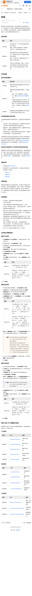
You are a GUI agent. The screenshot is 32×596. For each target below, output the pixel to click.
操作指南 (20, 12)
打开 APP (27, 2)
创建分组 (7, 176)
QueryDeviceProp (15, 483)
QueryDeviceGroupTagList (17, 508)
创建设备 (7, 174)
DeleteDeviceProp (15, 477)
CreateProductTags (15, 439)
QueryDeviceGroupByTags (17, 514)
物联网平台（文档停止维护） (11, 12)
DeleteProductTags (15, 449)
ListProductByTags (15, 459)
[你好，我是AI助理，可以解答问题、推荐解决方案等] (23, 5)
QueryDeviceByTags (16, 488)
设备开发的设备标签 (24, 140)
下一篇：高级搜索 (26, 522)
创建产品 (7, 172)
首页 (2, 12)
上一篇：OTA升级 (5, 522)
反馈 (18, 530)
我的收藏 (27, 22)
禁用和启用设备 (21, 96)
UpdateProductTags (15, 444)
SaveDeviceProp (15, 472)
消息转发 (9, 156)
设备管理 (25, 12)
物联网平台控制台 (11, 166)
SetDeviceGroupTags (15, 502)
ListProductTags (14, 454)
